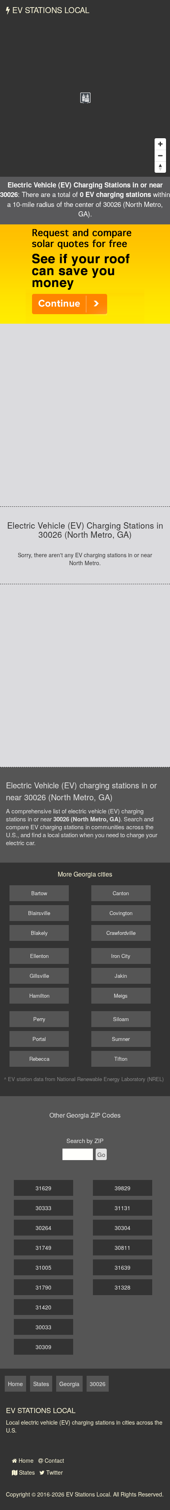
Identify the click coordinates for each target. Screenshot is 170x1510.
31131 (122, 1208)
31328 (122, 1287)
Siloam (121, 1019)
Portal (39, 1039)
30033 (43, 1327)
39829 (122, 1188)
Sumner (121, 1039)
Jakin (121, 975)
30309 (43, 1347)
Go (101, 1154)
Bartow (39, 893)
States (26, 1472)
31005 (43, 1267)
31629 (43, 1188)
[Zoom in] (160, 144)
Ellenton (39, 956)
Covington (121, 913)
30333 (43, 1208)
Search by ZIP (85, 1140)
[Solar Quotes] (85, 273)
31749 (43, 1247)
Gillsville (39, 975)
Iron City (120, 956)
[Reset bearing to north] (160, 167)
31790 (43, 1287)
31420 (43, 1307)
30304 (122, 1228)
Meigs (121, 995)
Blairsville (39, 913)
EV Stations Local (49, 9)
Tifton (120, 1058)
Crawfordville (121, 933)
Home (25, 1460)
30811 (122, 1247)
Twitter (54, 1472)
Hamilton (39, 995)
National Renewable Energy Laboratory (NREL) (110, 1079)
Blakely (39, 933)
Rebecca (39, 1058)
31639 (122, 1267)
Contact (53, 1460)
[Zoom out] (160, 155)
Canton (121, 893)
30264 (43, 1228)
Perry (39, 1019)
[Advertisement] (85, 415)
